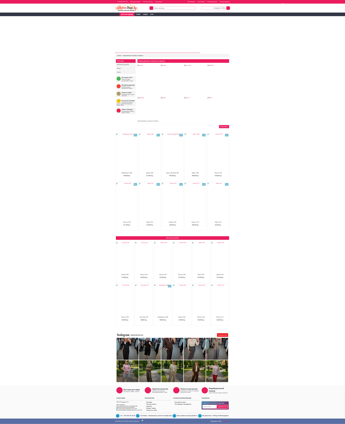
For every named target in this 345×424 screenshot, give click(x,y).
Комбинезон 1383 (127, 173)
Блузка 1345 (125, 274)
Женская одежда (172, 238)
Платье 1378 (127, 222)
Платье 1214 (144, 274)
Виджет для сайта (173, 381)
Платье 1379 (218, 173)
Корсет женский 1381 (172, 173)
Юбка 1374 (218, 222)
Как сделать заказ (180, 402)
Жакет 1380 (195, 173)
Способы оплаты (151, 404)
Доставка (149, 402)
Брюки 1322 (220, 274)
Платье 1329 (125, 317)
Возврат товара (151, 408)
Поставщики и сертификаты (183, 404)
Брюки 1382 (149, 173)
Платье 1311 (220, 317)
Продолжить (224, 126)
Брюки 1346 (181, 317)
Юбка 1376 (150, 222)
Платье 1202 (182, 274)
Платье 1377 (195, 222)
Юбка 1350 (201, 274)
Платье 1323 (201, 317)
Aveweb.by (225, 421)
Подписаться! (222, 406)
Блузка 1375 (172, 222)
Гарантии (149, 406)
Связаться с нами (151, 410)
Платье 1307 (163, 274)
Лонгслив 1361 (144, 317)
